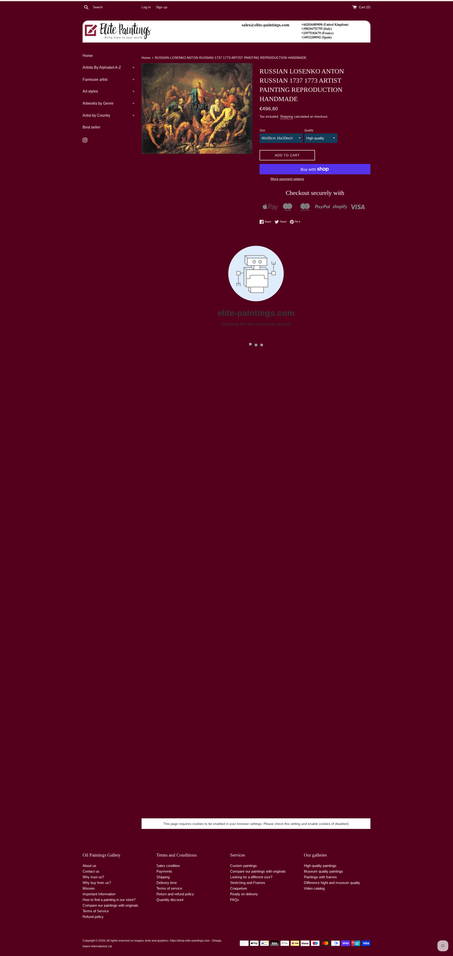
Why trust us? (93, 877)
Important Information (99, 894)
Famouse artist (108, 79)
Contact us (91, 871)
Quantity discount (169, 900)
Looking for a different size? (251, 877)
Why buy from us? (97, 883)
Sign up (161, 7)
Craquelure (238, 888)
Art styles (108, 91)
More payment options (287, 179)
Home (88, 56)
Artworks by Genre (108, 103)
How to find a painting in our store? (109, 900)
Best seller (91, 127)
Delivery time (166, 883)
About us (89, 866)
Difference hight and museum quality (332, 883)
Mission (89, 888)
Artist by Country (108, 115)
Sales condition (168, 866)
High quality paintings (320, 866)
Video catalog (314, 888)
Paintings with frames (320, 877)
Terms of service (169, 888)
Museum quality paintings (323, 871)
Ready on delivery (244, 894)
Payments (164, 871)
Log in (146, 7)
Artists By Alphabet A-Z (108, 67)
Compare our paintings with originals (110, 905)
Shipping (286, 116)
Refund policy (93, 917)
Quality (308, 130)
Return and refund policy (175, 894)
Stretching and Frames (247, 883)
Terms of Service (96, 911)
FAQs (234, 900)
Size (262, 130)
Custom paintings (243, 866)
